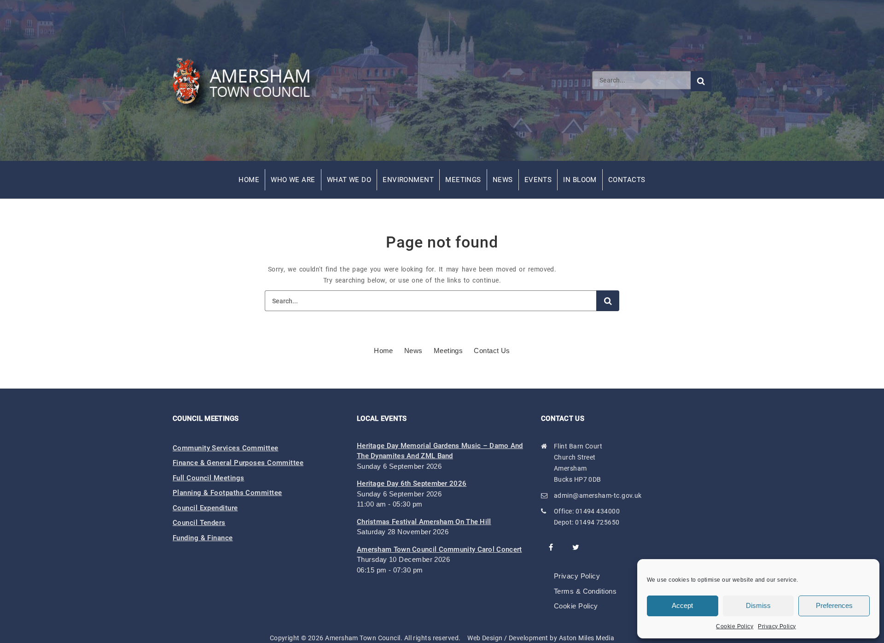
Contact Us (492, 350)
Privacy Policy (777, 626)
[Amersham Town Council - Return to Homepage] (246, 80)
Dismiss (758, 605)
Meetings (463, 180)
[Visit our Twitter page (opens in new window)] (576, 547)
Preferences (834, 605)
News (503, 180)
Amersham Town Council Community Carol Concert (439, 549)
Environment (408, 180)
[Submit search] (701, 81)
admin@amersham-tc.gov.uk (598, 495)
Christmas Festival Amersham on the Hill (424, 522)
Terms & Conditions (585, 591)
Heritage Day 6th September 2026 (411, 483)
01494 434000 (598, 511)
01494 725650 (597, 522)
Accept (682, 605)
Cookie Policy (734, 626)
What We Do (349, 180)
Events (538, 180)
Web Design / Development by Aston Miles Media (540, 638)
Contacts (627, 180)
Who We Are (293, 180)
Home (248, 180)
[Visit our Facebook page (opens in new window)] (551, 547)
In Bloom (580, 180)
